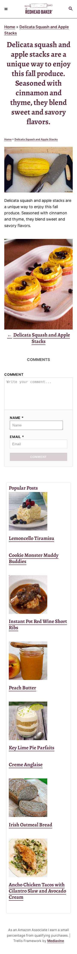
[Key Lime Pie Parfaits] (38, 721)
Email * (17, 437)
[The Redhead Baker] (38, 9)
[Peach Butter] (38, 660)
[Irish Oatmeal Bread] (38, 797)
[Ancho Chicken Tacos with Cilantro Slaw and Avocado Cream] (38, 858)
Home (9, 27)
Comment (14, 375)
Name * (17, 418)
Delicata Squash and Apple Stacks (36, 139)
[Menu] (6, 9)
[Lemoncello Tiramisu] (38, 511)
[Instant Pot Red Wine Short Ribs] (38, 594)
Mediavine (55, 941)
